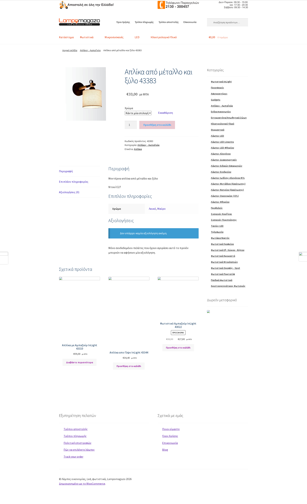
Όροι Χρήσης (123, 22)
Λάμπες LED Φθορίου (222, 147)
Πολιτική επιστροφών (77, 443)
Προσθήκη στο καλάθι (157, 125)
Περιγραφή (66, 171)
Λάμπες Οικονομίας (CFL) (225, 195)
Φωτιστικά (86, 37)
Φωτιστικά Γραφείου (222, 244)
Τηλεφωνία (217, 232)
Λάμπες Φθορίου (220, 201)
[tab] (79, 171)
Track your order (73, 456)
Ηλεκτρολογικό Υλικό (164, 37)
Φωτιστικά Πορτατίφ (223, 274)
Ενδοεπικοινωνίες (221, 111)
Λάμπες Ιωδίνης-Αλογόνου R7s (228, 177)
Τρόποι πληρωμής (144, 22)
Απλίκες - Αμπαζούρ (90, 50)
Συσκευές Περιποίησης (224, 219)
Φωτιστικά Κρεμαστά (223, 256)
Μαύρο (161, 208)
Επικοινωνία (190, 22)
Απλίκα (138, 149)
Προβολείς (217, 208)
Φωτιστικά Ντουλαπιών (224, 262)
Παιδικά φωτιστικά (221, 280)
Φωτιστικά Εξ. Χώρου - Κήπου (227, 250)
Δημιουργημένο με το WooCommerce (82, 483)
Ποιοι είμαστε (171, 429)
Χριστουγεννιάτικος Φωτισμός (228, 286)
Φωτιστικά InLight (221, 81)
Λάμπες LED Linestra (222, 141)
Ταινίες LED (217, 225)
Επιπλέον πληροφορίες (73, 181)
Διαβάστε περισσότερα (79, 362)
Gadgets (215, 99)
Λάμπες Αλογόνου (221, 153)
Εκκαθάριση (165, 112)
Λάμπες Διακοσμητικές (224, 159)
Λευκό (152, 208)
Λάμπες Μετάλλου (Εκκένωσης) (228, 183)
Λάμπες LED (217, 135)
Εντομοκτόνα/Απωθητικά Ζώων (229, 117)
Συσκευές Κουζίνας (221, 214)
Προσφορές (217, 87)
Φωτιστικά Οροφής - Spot (225, 268)
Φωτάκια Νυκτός (220, 238)
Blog (165, 449)
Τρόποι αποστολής (169, 22)
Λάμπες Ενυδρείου (221, 171)
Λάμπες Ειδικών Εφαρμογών (226, 165)
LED (137, 37)
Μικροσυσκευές (114, 37)
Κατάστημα (66, 37)
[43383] (88, 94)
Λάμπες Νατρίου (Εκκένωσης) (227, 189)
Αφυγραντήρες (219, 93)
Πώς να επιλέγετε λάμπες (79, 449)
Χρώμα (129, 108)
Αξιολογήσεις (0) (69, 192)
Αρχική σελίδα (69, 50)
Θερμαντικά (217, 129)
